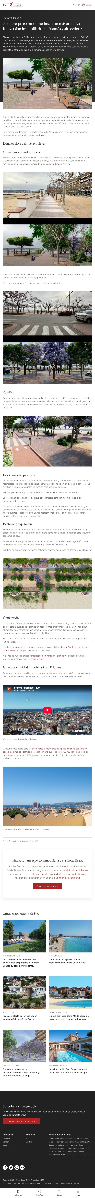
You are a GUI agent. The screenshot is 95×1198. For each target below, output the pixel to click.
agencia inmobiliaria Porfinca (62, 647)
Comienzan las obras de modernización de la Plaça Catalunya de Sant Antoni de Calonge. (21, 1072)
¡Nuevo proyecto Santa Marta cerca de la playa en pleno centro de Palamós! (69, 1017)
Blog (27, 1138)
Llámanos (18, 1195)
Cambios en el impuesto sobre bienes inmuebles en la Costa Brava (67, 961)
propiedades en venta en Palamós (47, 655)
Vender (6, 1142)
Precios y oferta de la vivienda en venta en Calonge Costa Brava (20, 1017)
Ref (78, 5)
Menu (78, 1195)
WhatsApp (39, 1195)
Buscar (59, 1195)
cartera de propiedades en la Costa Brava (60, 874)
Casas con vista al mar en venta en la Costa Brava (69, 1148)
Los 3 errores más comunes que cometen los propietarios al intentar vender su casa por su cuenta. (21, 962)
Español (89, 5)
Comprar (6, 1138)
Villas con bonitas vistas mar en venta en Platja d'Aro (70, 1142)
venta (31, 650)
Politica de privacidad (11, 1183)
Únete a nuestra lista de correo (21, 1121)
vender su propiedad (68, 877)
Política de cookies (50, 1183)
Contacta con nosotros (47, 886)
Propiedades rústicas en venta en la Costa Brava (68, 1138)
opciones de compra (16, 650)
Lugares (6, 1145)
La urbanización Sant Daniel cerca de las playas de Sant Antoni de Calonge (68, 1071)
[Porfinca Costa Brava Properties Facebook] (5, 1167)
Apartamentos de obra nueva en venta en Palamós (69, 1154)
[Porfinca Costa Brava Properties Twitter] (11, 1167)
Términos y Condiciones (31, 1183)
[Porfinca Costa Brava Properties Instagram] (16, 1167)
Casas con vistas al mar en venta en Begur (66, 1145)
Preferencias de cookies (69, 1183)
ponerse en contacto (25, 647)
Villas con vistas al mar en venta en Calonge (66, 1151)
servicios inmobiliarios (75, 870)
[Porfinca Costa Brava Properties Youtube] (22, 1167)
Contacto (29, 1142)
